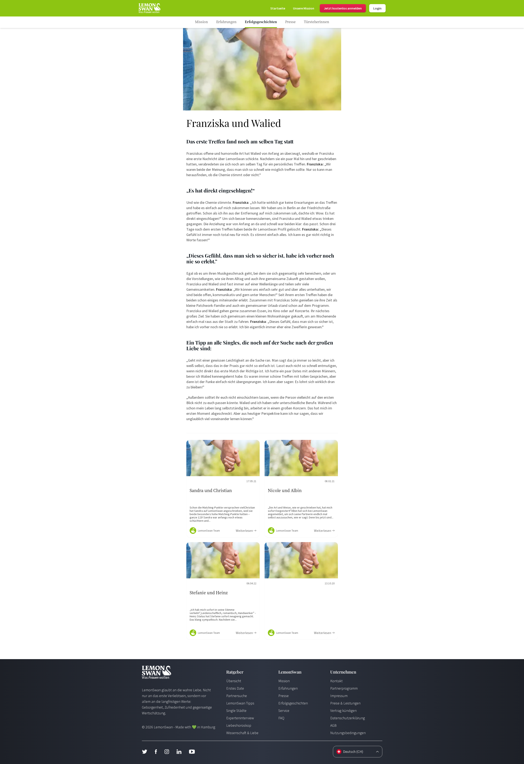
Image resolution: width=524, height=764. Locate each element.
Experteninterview (240, 718)
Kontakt (336, 680)
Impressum (339, 695)
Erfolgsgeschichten (293, 703)
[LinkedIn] (178, 751)
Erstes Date (235, 688)
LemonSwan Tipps (240, 703)
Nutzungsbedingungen (348, 732)
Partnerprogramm (344, 688)
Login (377, 8)
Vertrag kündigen (343, 710)
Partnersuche (236, 695)
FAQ (281, 718)
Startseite (277, 8)
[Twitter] (144, 752)
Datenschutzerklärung (347, 718)
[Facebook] (156, 751)
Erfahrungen (288, 688)
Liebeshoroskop (238, 725)
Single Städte (236, 710)
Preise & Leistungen (345, 703)
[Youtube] (192, 752)
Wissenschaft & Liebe (242, 732)
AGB (333, 725)
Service (283, 710)
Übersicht (233, 680)
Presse (283, 695)
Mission (284, 680)
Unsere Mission (303, 8)
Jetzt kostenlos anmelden (343, 8)
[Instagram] (166, 751)
